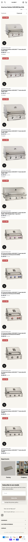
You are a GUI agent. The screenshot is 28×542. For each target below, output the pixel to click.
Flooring (8, 477)
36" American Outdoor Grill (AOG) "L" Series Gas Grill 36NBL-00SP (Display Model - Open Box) (13, 213)
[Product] (14, 153)
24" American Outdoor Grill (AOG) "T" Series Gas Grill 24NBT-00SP (13, 50)
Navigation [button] (2, 2)
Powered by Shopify (19, 532)
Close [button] (14, 520)
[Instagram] (2, 515)
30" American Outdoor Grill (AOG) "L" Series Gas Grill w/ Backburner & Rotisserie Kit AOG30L (13, 293)
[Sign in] (23, 2)
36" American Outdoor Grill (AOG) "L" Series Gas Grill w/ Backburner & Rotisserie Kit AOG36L (13, 254)
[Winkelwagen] (26, 2)
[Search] (5, 2)
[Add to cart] (4, 43)
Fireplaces (24, 477)
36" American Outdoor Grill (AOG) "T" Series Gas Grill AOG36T (13, 450)
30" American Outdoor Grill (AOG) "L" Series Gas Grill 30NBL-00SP (13, 172)
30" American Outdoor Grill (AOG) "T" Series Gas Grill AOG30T (13, 411)
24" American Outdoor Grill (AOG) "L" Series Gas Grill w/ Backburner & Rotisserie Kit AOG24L (13, 333)
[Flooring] (8, 468)
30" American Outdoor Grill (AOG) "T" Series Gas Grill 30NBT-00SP (13, 90)
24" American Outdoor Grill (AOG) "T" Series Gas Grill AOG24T (13, 372)
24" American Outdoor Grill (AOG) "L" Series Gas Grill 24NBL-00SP (13, 131)
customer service (19, 512)
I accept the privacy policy (11, 502)
